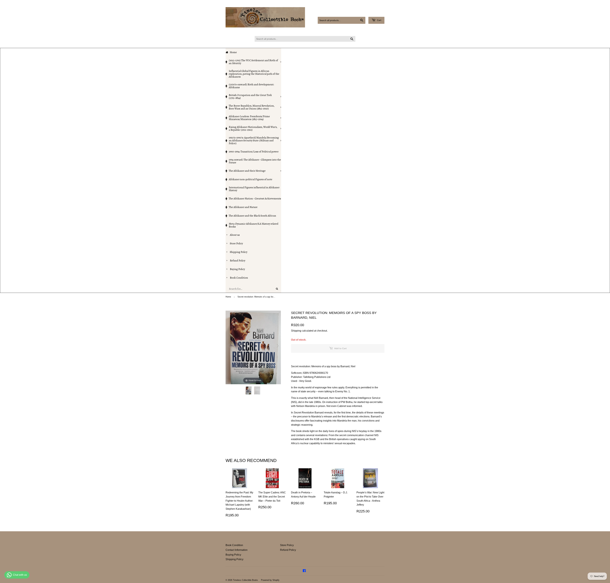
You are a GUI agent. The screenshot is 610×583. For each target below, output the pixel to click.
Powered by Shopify (270, 580)
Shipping (296, 330)
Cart (378, 20)
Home (228, 297)
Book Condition (234, 545)
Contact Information (236, 550)
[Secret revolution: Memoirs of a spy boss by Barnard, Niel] (249, 390)
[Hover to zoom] (253, 347)
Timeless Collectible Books (245, 580)
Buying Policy (233, 554)
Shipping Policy (234, 559)
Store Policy (287, 545)
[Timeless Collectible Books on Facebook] (304, 571)
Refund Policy (288, 550)
